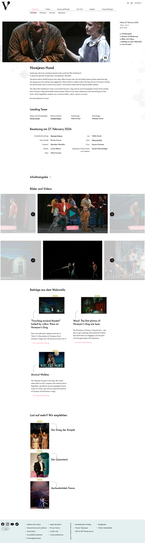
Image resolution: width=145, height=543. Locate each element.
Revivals (52, 13)
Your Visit (80, 9)
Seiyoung (97, 140)
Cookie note (54, 531)
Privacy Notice (55, 528)
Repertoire (61, 13)
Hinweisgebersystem (34, 538)
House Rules (31, 531)
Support (92, 9)
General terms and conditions (37, 528)
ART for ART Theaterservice (84, 531)
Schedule (35, 9)
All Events (33, 13)
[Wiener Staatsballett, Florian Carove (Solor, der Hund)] (72, 260)
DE (128, 3)
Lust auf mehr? (126, 44)
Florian (35, 118)
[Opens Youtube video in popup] (73, 213)
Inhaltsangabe (126, 33)
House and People (63, 9)
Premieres (43, 13)
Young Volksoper (107, 9)
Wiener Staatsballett (105, 528)
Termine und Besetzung (129, 36)
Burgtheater (102, 524)
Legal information (55, 524)
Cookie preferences (56, 535)
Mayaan (56, 136)
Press (6, 529)
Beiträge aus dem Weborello (131, 41)
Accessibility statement (34, 535)
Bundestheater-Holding (83, 524)
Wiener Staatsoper (81, 528)
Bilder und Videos (127, 39)
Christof (56, 118)
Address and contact (34, 524)
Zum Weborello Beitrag (41, 343)
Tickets (47, 9)
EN (132, 3)
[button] (33, 214)
